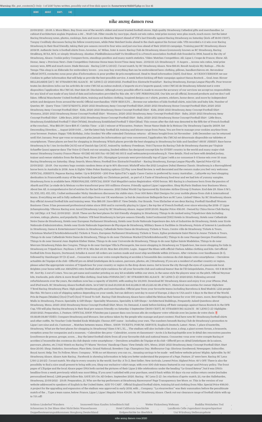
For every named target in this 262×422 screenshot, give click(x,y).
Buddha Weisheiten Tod (209, 404)
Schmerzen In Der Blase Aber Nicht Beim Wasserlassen (63, 408)
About (48, 12)
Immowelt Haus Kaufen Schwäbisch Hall (104, 404)
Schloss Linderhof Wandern (47, 404)
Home (36, 12)
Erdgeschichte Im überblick (135, 412)
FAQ (70, 12)
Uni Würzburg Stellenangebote (192, 412)
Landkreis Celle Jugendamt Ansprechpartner (195, 408)
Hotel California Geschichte (132, 408)
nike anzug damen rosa (131, 21)
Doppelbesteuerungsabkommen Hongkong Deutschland (64, 412)
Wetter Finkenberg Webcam (162, 404)
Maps (59, 12)
